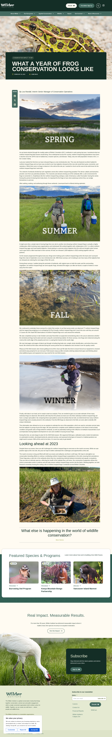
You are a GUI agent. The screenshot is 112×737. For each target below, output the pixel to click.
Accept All (34, 730)
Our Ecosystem (28, 13)
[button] (15, 96)
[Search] (98, 6)
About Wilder (14, 13)
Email (74, 695)
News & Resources (93, 13)
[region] (23, 724)
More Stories (60, 540)
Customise (11, 730)
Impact (69, 13)
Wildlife (59, 13)
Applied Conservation (45, 13)
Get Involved (79, 13)
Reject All (23, 730)
